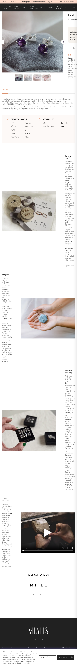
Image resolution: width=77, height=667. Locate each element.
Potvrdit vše (66, 658)
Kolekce (51, 7)
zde (18, 658)
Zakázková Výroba (42, 648)
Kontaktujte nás (7, 648)
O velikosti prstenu (68, 648)
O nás (20, 648)
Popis (5, 90)
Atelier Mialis (59, 7)
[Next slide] (63, 42)
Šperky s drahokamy (33, 7)
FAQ (56, 648)
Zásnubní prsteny (7, 7)
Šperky (42, 7)
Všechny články (37, 595)
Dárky (24, 7)
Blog (29, 648)
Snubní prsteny (17, 7)
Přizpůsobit (47, 658)
